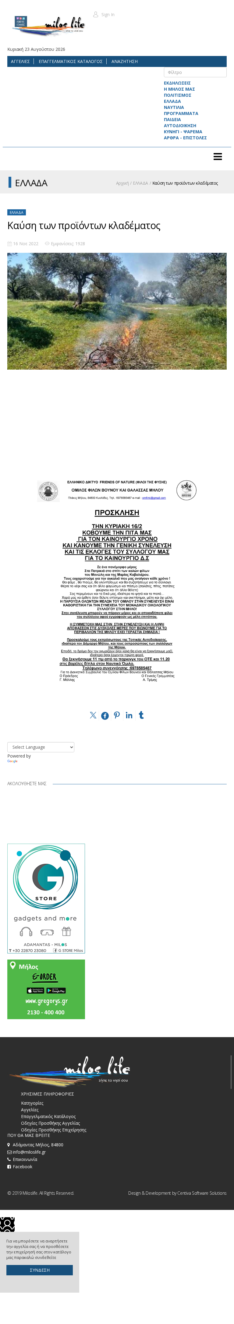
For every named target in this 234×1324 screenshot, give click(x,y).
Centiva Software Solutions (202, 1193)
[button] (104, 14)
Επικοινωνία (25, 1159)
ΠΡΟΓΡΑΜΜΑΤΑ (181, 113)
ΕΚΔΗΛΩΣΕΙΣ (177, 83)
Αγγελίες (29, 1110)
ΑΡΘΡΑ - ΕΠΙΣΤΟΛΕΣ (185, 138)
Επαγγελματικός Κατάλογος (48, 1116)
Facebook (22, 1166)
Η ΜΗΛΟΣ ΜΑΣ (179, 89)
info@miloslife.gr (29, 1152)
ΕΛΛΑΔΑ (172, 101)
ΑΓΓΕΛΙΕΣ (20, 61)
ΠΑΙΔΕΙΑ (172, 119)
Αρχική (122, 183)
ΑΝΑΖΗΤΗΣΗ (124, 61)
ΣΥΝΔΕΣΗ (40, 1270)
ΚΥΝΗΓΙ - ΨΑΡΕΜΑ (183, 131)
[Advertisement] (117, 430)
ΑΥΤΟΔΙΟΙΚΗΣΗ (180, 125)
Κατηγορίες (32, 1103)
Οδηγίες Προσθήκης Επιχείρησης (53, 1130)
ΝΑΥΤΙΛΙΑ (174, 107)
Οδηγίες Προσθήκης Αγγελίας (50, 1123)
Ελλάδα (16, 212)
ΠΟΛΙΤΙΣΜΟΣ (177, 95)
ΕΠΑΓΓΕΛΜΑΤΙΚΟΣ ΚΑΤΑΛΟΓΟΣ (70, 61)
